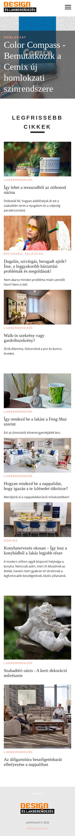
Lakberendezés (18, 179)
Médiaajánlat (37, 828)
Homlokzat (15, 37)
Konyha (11, 540)
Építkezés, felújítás (24, 253)
